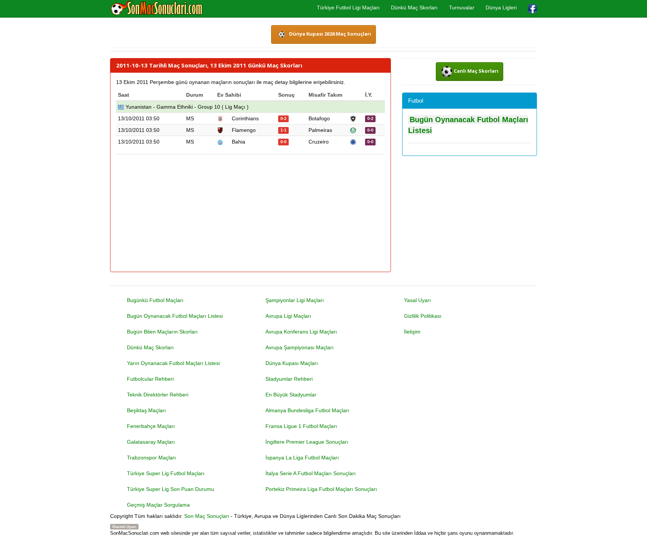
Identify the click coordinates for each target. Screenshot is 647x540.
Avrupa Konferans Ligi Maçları (301, 332)
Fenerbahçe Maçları (151, 426)
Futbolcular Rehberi (150, 379)
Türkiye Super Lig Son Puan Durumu (170, 489)
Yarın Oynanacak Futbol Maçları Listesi (173, 363)
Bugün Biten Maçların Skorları (162, 332)
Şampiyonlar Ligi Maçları (294, 300)
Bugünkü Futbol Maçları (155, 300)
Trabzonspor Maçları (151, 458)
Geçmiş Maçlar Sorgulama (158, 505)
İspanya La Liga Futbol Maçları (302, 458)
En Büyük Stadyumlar (290, 395)
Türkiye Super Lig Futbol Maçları (165, 473)
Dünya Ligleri (501, 7)
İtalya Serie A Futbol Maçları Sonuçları (310, 473)
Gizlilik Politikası (422, 316)
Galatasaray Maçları (151, 442)
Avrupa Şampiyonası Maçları (299, 347)
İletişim (412, 332)
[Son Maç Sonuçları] (156, 8)
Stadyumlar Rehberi (289, 379)
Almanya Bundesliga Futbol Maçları (307, 410)
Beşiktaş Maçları (146, 410)
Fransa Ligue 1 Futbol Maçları (301, 426)
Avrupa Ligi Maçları (288, 316)
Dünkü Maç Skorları (414, 7)
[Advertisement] (250, 213)
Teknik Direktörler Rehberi (157, 395)
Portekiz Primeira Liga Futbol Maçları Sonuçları (321, 489)
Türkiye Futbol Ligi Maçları (348, 7)
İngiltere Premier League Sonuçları (306, 442)
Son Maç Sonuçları (206, 516)
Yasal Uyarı (417, 300)
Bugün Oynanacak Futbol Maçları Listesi (175, 316)
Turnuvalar (461, 7)
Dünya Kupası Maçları (291, 363)
